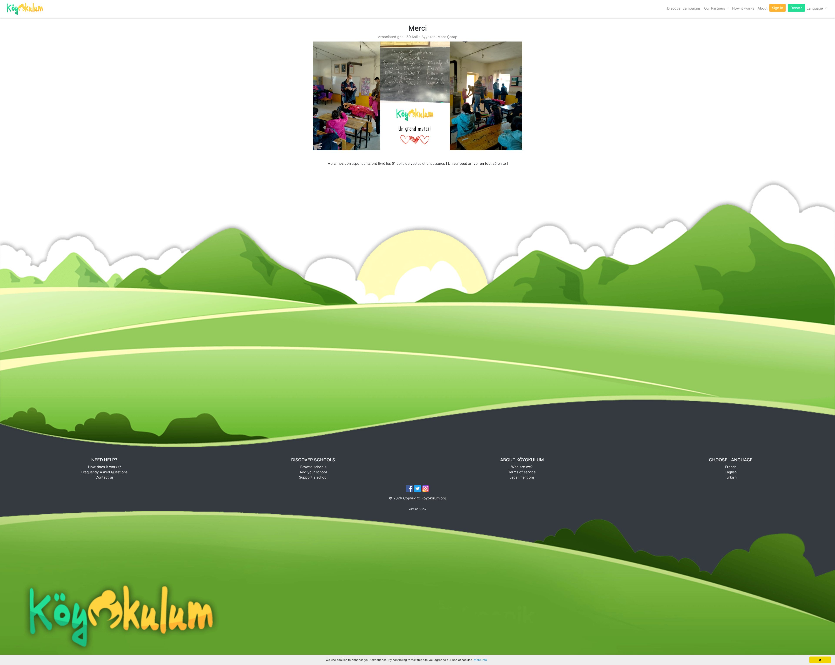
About (763, 8)
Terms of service (522, 472)
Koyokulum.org (434, 498)
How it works (743, 8)
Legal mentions (521, 477)
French (730, 467)
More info (480, 660)
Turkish (730, 477)
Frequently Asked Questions (104, 472)
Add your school (313, 472)
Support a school (313, 477)
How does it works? (104, 467)
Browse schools (313, 467)
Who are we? (522, 467)
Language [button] (815, 8)
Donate (796, 8)
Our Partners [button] (715, 8)
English (730, 472)
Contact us (104, 477)
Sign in (777, 8)
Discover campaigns (684, 8)
